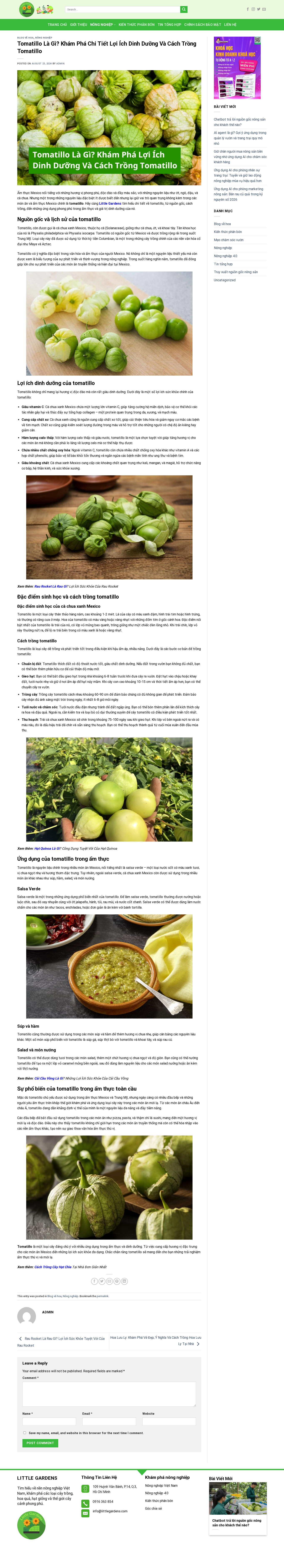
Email (87, 1414)
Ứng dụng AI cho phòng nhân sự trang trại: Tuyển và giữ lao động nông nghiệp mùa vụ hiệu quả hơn (238, 175)
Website (148, 1414)
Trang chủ (57, 25)
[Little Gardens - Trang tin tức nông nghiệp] (38, 9)
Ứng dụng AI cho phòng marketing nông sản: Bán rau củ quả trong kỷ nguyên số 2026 (238, 194)
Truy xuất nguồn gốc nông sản (236, 272)
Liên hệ (230, 25)
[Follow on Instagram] (253, 9)
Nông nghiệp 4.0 (225, 256)
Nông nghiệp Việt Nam (161, 1486)
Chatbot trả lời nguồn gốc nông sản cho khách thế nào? (239, 122)
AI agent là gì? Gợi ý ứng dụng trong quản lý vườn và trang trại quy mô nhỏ (240, 138)
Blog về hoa (25, 37)
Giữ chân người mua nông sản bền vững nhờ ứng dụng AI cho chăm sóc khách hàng (240, 156)
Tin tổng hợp (170, 25)
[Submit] (183, 9)
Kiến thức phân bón (137, 25)
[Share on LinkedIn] (124, 1281)
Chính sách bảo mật (202, 25)
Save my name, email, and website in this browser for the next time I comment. (86, 1433)
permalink (102, 1296)
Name (27, 1414)
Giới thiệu (78, 25)
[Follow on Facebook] (247, 9)
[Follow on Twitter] (258, 9)
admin (60, 63)
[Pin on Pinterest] (117, 1281)
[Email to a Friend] (109, 1281)
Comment (30, 1378)
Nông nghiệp (101, 25)
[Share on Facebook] (94, 1281)
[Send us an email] (264, 9)
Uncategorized (225, 280)
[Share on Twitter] (102, 1281)
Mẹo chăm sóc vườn (228, 240)
